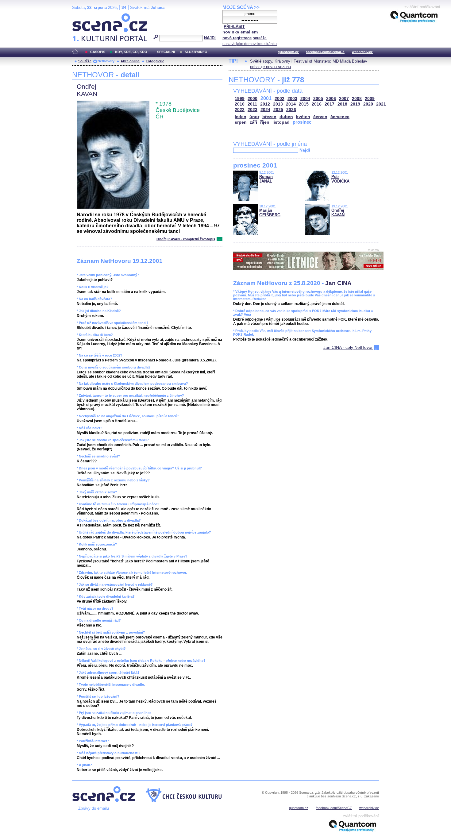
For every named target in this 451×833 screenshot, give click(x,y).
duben (286, 116)
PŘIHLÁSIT (234, 26)
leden (240, 116)
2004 (305, 98)
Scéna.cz (82, 15)
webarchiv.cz (362, 52)
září (253, 122)
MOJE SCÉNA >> (241, 7)
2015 (304, 104)
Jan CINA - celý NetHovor (348, 347)
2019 (355, 104)
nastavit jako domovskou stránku (249, 44)
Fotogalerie (155, 61)
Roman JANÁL (266, 178)
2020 (368, 104)
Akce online (130, 61)
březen (269, 116)
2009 (370, 98)
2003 (292, 98)
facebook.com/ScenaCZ (325, 52)
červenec (339, 116)
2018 (342, 104)
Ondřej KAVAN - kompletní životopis (185, 239)
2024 (265, 109)
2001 (266, 98)
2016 (317, 104)
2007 (344, 98)
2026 (291, 109)
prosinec (302, 122)
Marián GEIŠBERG (269, 212)
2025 (278, 109)
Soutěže (84, 61)
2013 (278, 104)
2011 (252, 104)
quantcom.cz (288, 52)
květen (303, 116)
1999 (240, 98)
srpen (241, 122)
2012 (265, 104)
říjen (264, 122)
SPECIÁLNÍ (166, 52)
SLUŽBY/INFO (196, 52)
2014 (291, 104)
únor (254, 116)
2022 (240, 109)
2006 (331, 98)
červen (320, 116)
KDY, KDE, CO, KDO (131, 52)
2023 (252, 109)
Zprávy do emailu (93, 808)
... (219, 239)
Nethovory (106, 61)
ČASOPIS (97, 52)
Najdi (304, 150)
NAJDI (210, 38)
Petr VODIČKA (340, 178)
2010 (240, 104)
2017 (329, 104)
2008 (357, 98)
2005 (318, 98)
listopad (281, 122)
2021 (381, 104)
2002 (279, 98)
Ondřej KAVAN (338, 212)
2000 (252, 98)
